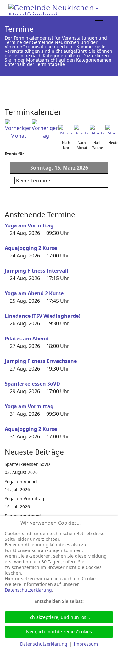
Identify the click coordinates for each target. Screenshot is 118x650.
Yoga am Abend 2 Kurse (34, 293)
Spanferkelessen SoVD (32, 383)
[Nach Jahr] (66, 129)
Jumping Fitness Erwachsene (41, 361)
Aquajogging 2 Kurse (31, 248)
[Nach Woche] (97, 129)
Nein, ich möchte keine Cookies (59, 632)
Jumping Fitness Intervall (36, 270)
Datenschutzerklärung (28, 590)
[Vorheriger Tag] (45, 129)
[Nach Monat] (82, 129)
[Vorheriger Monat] (18, 129)
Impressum (86, 644)
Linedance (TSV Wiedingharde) (42, 315)
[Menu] (99, 23)
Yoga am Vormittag (29, 225)
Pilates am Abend (26, 338)
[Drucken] (111, 109)
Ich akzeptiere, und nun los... (59, 617)
